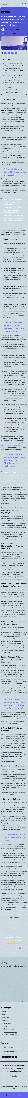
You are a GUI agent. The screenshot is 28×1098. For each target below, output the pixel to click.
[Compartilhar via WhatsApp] (12, 53)
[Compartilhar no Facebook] (5, 53)
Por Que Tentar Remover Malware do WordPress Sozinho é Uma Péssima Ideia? (15, 85)
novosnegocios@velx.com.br (12, 1051)
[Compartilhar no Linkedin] (9, 53)
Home (4, 1011)
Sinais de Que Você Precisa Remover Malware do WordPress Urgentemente (14, 71)
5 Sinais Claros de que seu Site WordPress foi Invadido (13, 445)
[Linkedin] (6, 1057)
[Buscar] (22, 3)
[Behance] (16, 1057)
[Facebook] (9, 1057)
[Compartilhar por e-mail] (16, 53)
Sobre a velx (5, 1017)
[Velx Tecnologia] (6, 3)
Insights (4, 1020)
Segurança (5, 12)
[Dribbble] (12, 1057)
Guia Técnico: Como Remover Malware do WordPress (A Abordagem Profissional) (13, 78)
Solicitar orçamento (9, 1034)
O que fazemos (6, 1023)
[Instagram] (3, 1057)
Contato (4, 1026)
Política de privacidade (8, 1029)
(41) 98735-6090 (8, 1048)
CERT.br (4, 818)
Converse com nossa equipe (19, 900)
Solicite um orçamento (12, 948)
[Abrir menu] (26, 3)
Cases (4, 1014)
